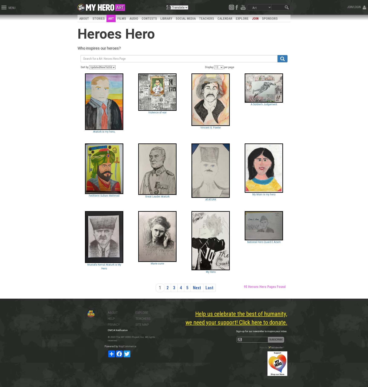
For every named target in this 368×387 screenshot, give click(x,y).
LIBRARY (166, 18)
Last (209, 287)
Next (197, 287)
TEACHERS (206, 18)
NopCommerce (127, 346)
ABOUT (84, 18)
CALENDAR (224, 18)
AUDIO (133, 18)
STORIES (98, 18)
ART (111, 18)
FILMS (121, 18)
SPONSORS (270, 18)
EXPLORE (242, 18)
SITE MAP (142, 324)
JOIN (255, 18)
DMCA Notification (118, 330)
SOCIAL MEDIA (186, 18)
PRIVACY (114, 324)
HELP (111, 318)
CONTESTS (149, 18)
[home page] (100, 6)
